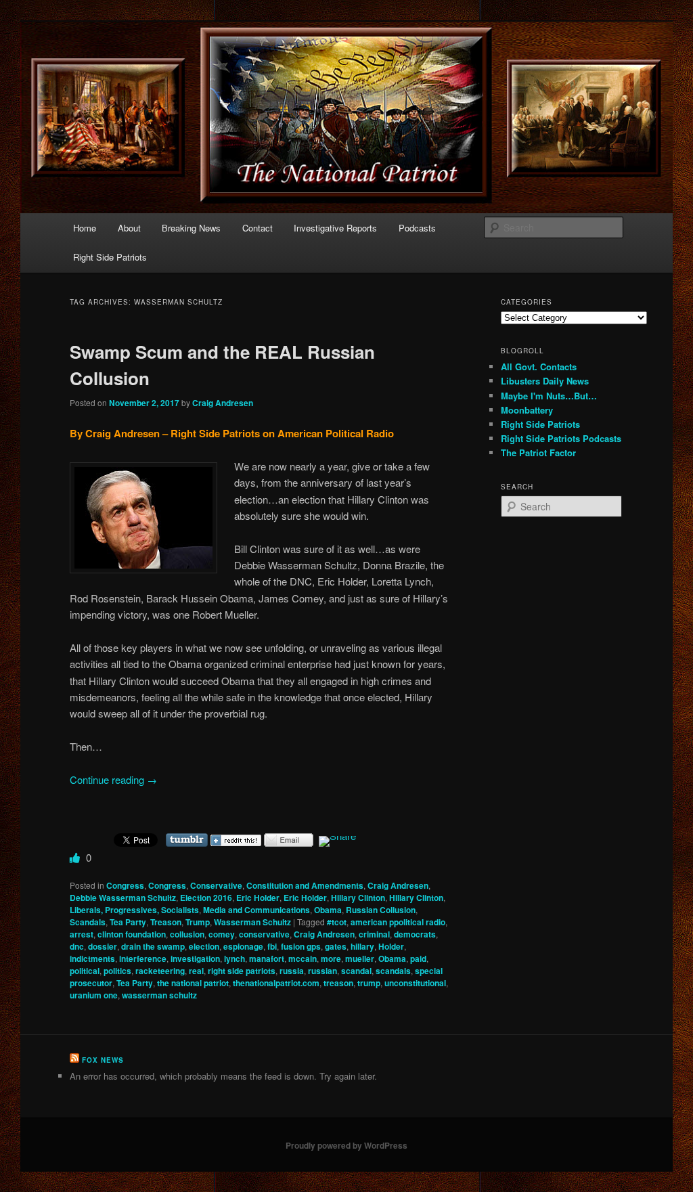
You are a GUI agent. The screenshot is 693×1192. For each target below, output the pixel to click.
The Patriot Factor (538, 452)
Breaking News (191, 227)
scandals (393, 971)
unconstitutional (415, 983)
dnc (77, 946)
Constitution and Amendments (304, 885)
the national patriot (193, 983)
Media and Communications (256, 910)
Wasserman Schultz (252, 922)
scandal (356, 971)
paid (418, 958)
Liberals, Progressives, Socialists (134, 910)
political (84, 971)
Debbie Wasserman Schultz (123, 897)
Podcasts (417, 227)
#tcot (336, 922)
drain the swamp (153, 946)
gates (335, 946)
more (331, 958)
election (204, 946)
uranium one (94, 995)
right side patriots (241, 971)
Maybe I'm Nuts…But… (549, 395)
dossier (102, 946)
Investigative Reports (335, 227)
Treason (165, 922)
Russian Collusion (381, 910)
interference (142, 958)
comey (221, 934)
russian (322, 971)
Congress (125, 885)
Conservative (216, 885)
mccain (302, 958)
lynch (234, 958)
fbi (272, 946)
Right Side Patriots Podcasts (561, 438)
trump (368, 983)
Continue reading (113, 779)
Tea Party (128, 922)
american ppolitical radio (398, 922)
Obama (328, 910)
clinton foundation (131, 934)
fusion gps (301, 946)
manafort (266, 958)
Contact (257, 227)
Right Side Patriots (110, 256)
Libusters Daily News (545, 380)
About (129, 227)
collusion (187, 934)
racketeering (160, 971)
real (196, 971)
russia (292, 971)
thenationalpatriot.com (276, 983)
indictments (92, 958)
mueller (359, 958)
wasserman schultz (159, 995)
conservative (264, 934)
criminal (374, 934)
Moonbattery (527, 409)
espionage (243, 946)
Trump (197, 922)
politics (117, 971)
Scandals (88, 922)
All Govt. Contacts (539, 366)
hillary (362, 946)
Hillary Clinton (358, 897)
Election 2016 (206, 897)
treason (338, 983)
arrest (81, 934)
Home (84, 227)
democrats (415, 934)
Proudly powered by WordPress (346, 1145)
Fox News (103, 1060)
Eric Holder (258, 897)
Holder (391, 946)
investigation (195, 958)
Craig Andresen (222, 403)
